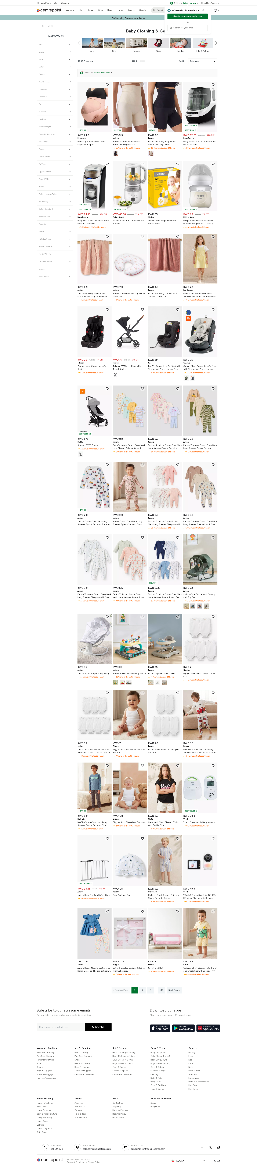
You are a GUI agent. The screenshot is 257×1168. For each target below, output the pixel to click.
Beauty (40, 1067)
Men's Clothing (81, 1052)
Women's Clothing (45, 1052)
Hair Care (192, 1085)
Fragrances (193, 1078)
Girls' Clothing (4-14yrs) (123, 1052)
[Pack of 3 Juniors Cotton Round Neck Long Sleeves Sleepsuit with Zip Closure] (130, 584)
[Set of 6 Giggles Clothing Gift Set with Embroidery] (130, 958)
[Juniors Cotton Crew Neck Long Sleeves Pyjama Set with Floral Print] (130, 511)
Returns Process (120, 1110)
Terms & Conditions (76, 1162)
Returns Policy (119, 1113)
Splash (154, 1103)
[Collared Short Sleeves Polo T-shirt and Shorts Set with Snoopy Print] (200, 958)
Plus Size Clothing (45, 1056)
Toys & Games (119, 1067)
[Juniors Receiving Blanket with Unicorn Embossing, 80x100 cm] (94, 283)
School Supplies (120, 1070)
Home (41, 25)
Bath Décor (42, 1132)
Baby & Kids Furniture (47, 1113)
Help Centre (118, 1117)
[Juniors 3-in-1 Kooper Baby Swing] (94, 663)
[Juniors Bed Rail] (165, 958)
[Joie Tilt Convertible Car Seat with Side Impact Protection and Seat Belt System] (165, 356)
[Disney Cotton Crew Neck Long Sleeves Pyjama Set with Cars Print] (200, 739)
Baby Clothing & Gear (147, 31)
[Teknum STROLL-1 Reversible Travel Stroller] (130, 356)
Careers (78, 1110)
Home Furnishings (45, 1103)
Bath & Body (194, 1070)
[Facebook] (202, 1147)
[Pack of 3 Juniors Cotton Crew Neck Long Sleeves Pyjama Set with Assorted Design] (200, 435)
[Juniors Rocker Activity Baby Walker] (130, 663)
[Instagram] (218, 1147)
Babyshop (155, 1106)
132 (161, 990)
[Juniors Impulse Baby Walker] (165, 663)
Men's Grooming (82, 1063)
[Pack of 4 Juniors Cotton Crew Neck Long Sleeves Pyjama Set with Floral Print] (165, 435)
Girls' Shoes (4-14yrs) (122, 1059)
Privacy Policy (94, 1162)
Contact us (117, 1103)
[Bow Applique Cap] (130, 885)
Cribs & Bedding (158, 1085)
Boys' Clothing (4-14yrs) (123, 1056)
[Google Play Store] (183, 1028)
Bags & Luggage (44, 1070)
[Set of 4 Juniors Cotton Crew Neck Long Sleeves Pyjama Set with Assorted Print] (130, 435)
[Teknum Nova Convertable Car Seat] (94, 356)
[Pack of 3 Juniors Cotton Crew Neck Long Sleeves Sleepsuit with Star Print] (200, 511)
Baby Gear (155, 1081)
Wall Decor (42, 1106)
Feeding (154, 1074)
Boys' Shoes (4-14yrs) (122, 1063)
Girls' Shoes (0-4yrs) (160, 1056)
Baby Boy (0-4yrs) (159, 1059)
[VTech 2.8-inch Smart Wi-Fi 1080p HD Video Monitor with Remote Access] (200, 885)
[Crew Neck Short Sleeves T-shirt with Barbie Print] (165, 812)
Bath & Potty (157, 1078)
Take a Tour (80, 1113)
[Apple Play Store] (160, 1028)
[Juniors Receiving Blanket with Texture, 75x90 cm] (165, 283)
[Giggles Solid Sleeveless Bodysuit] (130, 812)
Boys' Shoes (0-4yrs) (160, 1063)
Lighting (40, 1124)
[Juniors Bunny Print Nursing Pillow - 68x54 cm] (130, 283)
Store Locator (81, 1117)
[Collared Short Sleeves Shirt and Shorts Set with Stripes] (165, 885)
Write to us (80, 1106)
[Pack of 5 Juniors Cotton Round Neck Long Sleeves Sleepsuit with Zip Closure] (165, 511)
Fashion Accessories (46, 1078)
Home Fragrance (44, 1128)
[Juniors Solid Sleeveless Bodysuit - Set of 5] (165, 739)
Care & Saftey (157, 1067)
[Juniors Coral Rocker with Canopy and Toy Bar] (200, 584)
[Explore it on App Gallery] (208, 1028)
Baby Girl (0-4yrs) (159, 1052)
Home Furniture (44, 1110)
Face (190, 1063)
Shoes (40, 1063)
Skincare (192, 1074)
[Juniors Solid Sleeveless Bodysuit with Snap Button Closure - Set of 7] (94, 739)
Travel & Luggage (45, 1074)
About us (79, 1103)
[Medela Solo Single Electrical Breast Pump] (165, 210)
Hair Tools (193, 1089)
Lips (190, 1059)
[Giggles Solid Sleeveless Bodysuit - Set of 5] (130, 739)
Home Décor (42, 1121)
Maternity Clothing (45, 1059)
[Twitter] (210, 1147)
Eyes (190, 1056)
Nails (190, 1067)
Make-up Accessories (198, 1081)
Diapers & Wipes (159, 1070)
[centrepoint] (50, 10)
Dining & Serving (44, 1117)
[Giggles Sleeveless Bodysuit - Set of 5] (200, 663)
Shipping (116, 1106)
